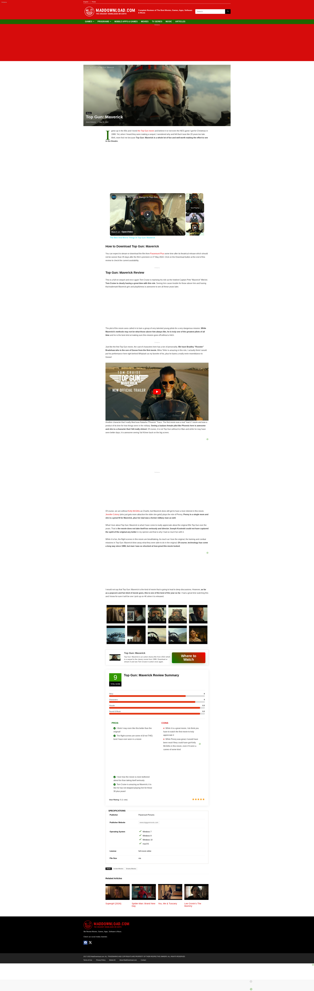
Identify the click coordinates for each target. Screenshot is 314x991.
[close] (251, 981)
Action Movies (118, 869)
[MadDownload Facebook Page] (85, 943)
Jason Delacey (91, 122)
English (85, 2)
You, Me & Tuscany (167, 903)
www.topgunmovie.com (149, 822)
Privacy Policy (100, 960)
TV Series (157, 21)
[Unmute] (190, 201)
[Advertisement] (157, 44)
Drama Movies (131, 869)
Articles (180, 21)
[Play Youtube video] (157, 392)
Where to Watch (188, 657)
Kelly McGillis (134, 511)
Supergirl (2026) (113, 903)
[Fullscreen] (201, 201)
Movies (145, 21)
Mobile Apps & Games (126, 21)
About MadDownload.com (128, 960)
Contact (143, 960)
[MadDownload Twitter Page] (90, 943)
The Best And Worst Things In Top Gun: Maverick (143, 197)
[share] (180, 196)
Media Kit (112, 960)
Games (88, 21)
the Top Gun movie (146, 131)
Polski (94, 2)
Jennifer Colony (112, 514)
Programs (103, 21)
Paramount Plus (157, 254)
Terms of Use (87, 960)
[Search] (228, 11)
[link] (113, 197)
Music (169, 21)
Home (87, 67)
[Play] (187, 201)
